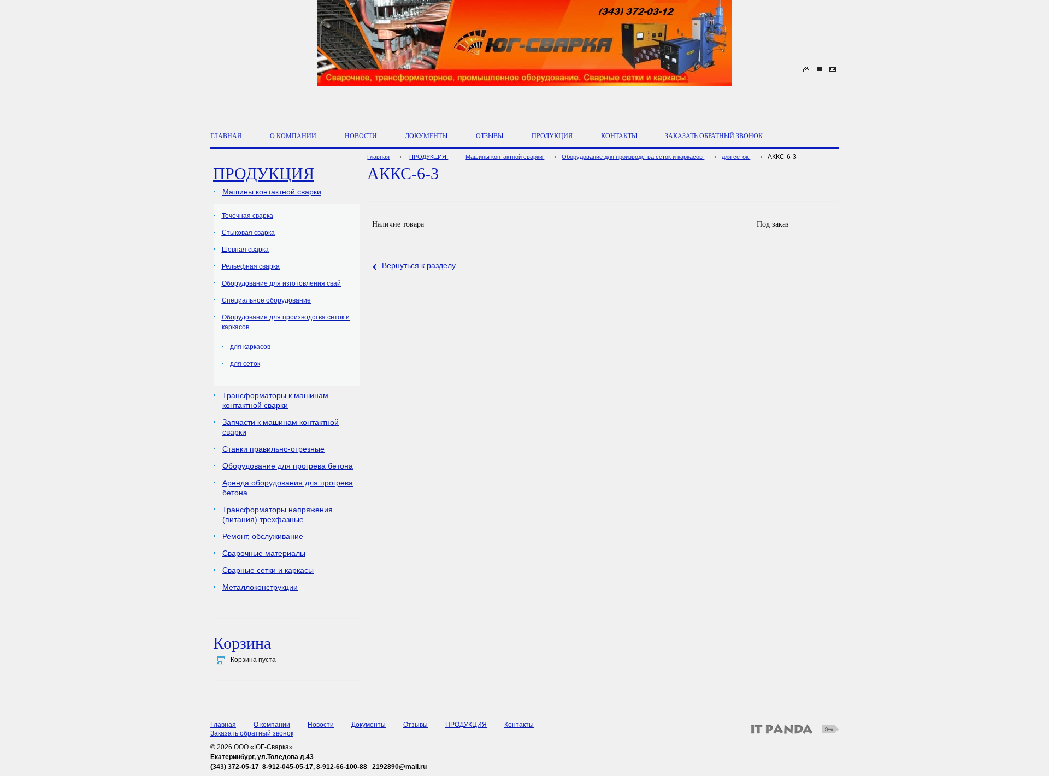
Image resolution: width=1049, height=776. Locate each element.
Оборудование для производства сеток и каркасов (633, 156)
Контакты (519, 724)
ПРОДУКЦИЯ (552, 136)
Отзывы (415, 724)
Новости (321, 724)
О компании (272, 724)
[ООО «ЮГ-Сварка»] (524, 60)
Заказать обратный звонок (251, 733)
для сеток (736, 156)
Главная (378, 156)
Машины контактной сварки (504, 156)
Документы (368, 724)
